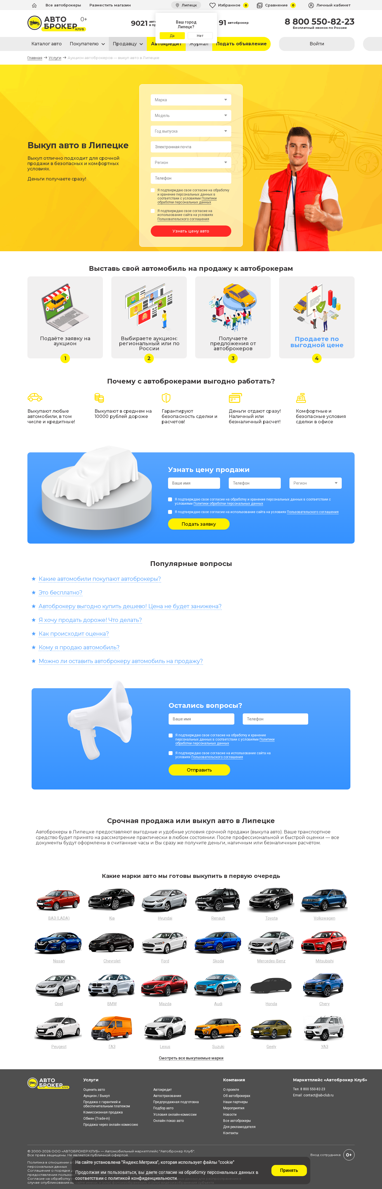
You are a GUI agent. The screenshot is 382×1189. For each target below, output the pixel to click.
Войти (317, 43)
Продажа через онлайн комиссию (110, 1125)
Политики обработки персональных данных (187, 200)
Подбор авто (163, 1108)
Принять (289, 1170)
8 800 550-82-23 (320, 21)
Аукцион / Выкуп (96, 1096)
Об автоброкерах (236, 1096)
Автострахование (167, 1096)
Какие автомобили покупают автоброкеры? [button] (100, 578)
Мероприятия (233, 1108)
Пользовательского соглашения (183, 219)
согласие (168, 1172)
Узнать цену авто (191, 231)
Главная (34, 57)
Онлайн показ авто (168, 1121)
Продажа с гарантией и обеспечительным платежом (106, 1104)
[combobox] (191, 99)
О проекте (231, 1090)
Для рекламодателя (239, 1127)
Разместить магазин (110, 5)
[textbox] (191, 99)
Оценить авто (94, 1090)
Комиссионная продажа (103, 1112)
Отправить (199, 770)
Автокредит (166, 43)
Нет (200, 36)
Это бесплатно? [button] (60, 592)
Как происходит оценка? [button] (74, 633)
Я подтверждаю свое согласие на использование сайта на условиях (185, 215)
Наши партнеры (235, 1102)
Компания (234, 1079)
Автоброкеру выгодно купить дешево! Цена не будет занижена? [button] (130, 606)
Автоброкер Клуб (177, 1151)
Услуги (55, 57)
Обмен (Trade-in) (96, 1118)
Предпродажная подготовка (176, 1102)
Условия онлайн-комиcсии (175, 1115)
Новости (230, 1115)
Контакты (230, 1133)
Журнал (199, 43)
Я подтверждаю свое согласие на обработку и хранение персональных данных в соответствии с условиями (193, 196)
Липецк (189, 5)
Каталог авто (46, 43)
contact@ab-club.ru (318, 1095)
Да (172, 36)
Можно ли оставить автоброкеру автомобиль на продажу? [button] (121, 661)
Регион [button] (161, 162)
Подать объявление (241, 43)
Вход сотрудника (325, 1155)
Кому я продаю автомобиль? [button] (79, 647)
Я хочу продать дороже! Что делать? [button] (90, 620)
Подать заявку (198, 524)
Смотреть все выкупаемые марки (191, 1058)
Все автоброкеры (63, 5)
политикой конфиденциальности (142, 1178)
